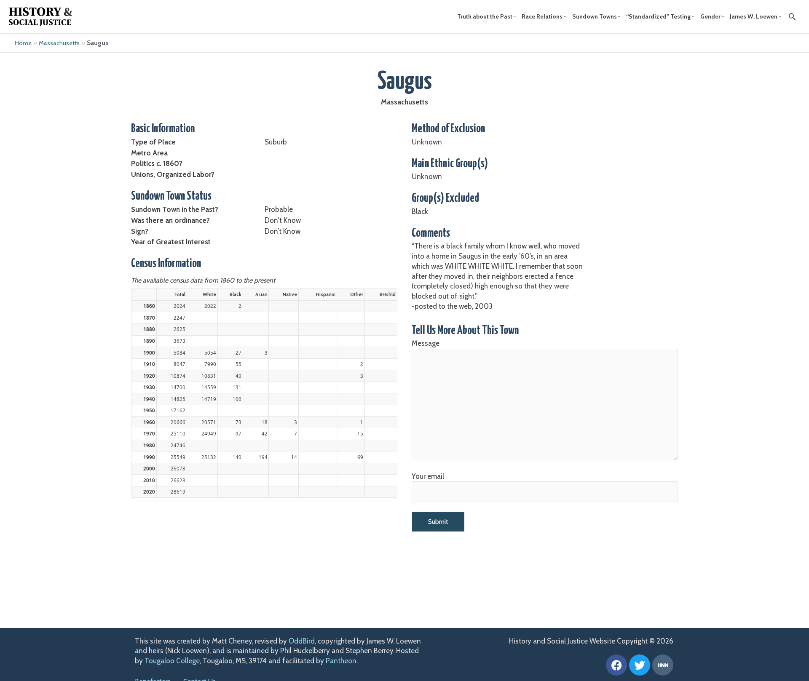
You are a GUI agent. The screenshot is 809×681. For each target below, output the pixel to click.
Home (23, 43)
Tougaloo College (172, 661)
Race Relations (542, 16)
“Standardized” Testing (658, 16)
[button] (792, 16)
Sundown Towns (594, 16)
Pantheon (341, 661)
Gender (710, 16)
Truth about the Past (484, 16)
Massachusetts (59, 43)
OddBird (302, 641)
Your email (428, 476)
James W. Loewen (753, 16)
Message (425, 343)
